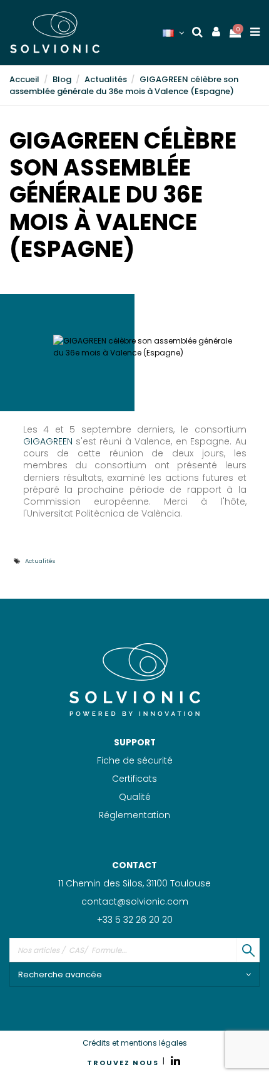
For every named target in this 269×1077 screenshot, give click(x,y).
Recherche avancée (60, 974)
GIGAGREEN (48, 441)
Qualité (135, 797)
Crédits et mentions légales (135, 1043)
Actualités (40, 561)
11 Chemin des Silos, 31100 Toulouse (134, 883)
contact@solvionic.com (134, 901)
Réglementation (134, 815)
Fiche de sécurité (135, 760)
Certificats (134, 778)
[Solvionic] (134, 679)
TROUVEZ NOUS (123, 1063)
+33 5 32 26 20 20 (135, 919)
